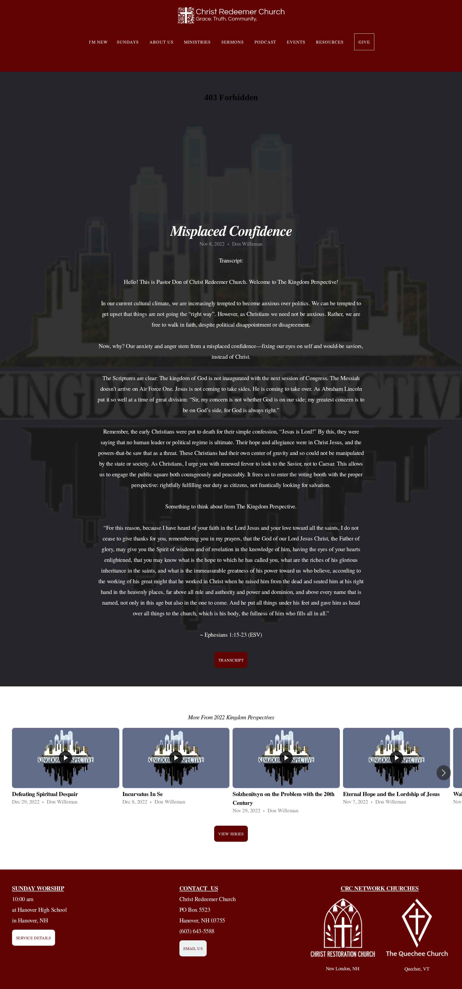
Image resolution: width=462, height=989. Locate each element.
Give (364, 42)
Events (297, 42)
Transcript (231, 660)
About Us (162, 42)
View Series (231, 833)
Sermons (233, 42)
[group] (65, 768)
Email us (193, 948)
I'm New (98, 42)
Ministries (198, 42)
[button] (443, 773)
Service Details (33, 937)
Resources (330, 42)
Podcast (266, 42)
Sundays (128, 42)
